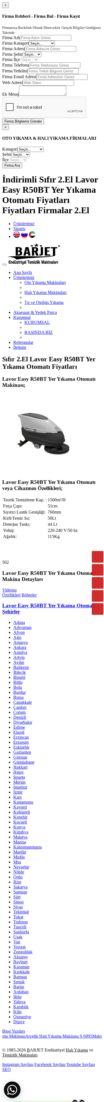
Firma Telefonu (15, 65)
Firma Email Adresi (19, 76)
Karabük (21, 1006)
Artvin (19, 657)
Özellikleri (11, 595)
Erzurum (21, 742)
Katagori (9, 149)
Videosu (9, 590)
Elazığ (18, 732)
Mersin (19, 782)
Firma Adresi (13, 48)
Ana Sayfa (22, 272)
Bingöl (19, 677)
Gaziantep (22, 752)
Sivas (18, 907)
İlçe (5, 159)
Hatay (18, 772)
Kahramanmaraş (27, 847)
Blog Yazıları (13, 1031)
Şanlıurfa (21, 932)
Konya (19, 827)
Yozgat (19, 946)
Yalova (19, 1001)
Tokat (18, 917)
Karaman (21, 966)
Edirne (19, 727)
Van (16, 942)
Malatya (20, 837)
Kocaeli (20, 822)
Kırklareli (21, 812)
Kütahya (20, 832)
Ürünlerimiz (23, 223)
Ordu (17, 877)
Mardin (19, 852)
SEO (6, 1069)
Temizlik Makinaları (19, 1055)
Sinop (18, 902)
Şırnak (19, 981)
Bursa (18, 697)
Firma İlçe (11, 59)
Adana (19, 622)
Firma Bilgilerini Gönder (23, 121)
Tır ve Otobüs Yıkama (44, 302)
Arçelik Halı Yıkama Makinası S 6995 (51, 1036)
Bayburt (20, 961)
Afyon (19, 632)
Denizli (19, 717)
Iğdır (17, 996)
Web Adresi (12, 82)
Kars (17, 797)
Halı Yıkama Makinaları (45, 292)
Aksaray (20, 956)
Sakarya (20, 887)
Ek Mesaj (10, 94)
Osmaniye (22, 1016)
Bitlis (17, 682)
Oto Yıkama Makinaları (45, 282)
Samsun (20, 892)
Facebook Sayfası (49, 1064)
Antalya (20, 652)
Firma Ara (12, 165)
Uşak (17, 937)
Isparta (19, 777)
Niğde (18, 872)
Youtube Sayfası (80, 1064)
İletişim (19, 347)
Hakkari (20, 767)
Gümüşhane (23, 762)
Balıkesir (21, 667)
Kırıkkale (21, 971)
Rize (17, 882)
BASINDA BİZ (38, 332)
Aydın (18, 662)
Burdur (19, 692)
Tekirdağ (21, 912)
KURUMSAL (37, 322)
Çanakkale (22, 702)
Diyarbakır (22, 722)
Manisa (19, 842)
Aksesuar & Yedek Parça (35, 312)
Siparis (19, 228)
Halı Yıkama (77, 1050)
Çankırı (19, 707)
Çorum (19, 712)
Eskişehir (21, 747)
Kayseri (20, 807)
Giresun (20, 757)
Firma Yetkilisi (14, 70)
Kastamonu (23, 802)
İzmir (17, 792)
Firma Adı (11, 37)
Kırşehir (20, 817)
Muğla (19, 857)
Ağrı (17, 637)
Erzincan (21, 737)
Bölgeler (29, 595)
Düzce (19, 1021)
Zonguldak (22, 951)
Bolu (17, 687)
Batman (20, 976)
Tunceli (19, 927)
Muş (17, 862)
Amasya (20, 642)
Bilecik (19, 672)
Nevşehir (21, 867)
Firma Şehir (12, 54)
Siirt (17, 897)
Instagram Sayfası (17, 1064)
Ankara (19, 647)
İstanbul (20, 787)
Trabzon (20, 922)
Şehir (6, 154)
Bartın (18, 986)
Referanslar (23, 342)
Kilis (17, 1011)
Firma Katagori (15, 43)
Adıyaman (22, 627)
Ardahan (21, 991)
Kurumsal (22, 317)
